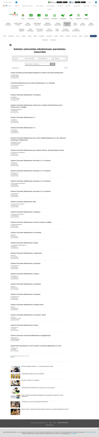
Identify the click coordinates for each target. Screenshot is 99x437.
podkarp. (62, 36)
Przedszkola (31, 18)
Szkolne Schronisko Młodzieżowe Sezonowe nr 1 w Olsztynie (31, 160)
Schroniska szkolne (67, 24)
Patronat (55, 422)
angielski (49, 9)
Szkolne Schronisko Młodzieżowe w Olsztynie (25, 294)
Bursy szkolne (75, 24)
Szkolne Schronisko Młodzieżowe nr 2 (23, 128)
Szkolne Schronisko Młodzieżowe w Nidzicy (25, 274)
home (22, 18)
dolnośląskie (10, 36)
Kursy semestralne (49, 30)
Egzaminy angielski (21, 30)
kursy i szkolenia (40, 5)
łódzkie (35, 36)
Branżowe (46, 18)
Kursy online (57, 30)
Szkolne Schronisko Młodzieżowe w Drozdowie (26, 232)
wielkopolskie (45, 39)
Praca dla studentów (63, 422)
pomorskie (74, 36)
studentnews (86, 5)
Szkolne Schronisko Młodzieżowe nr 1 (23, 117)
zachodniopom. (53, 39)
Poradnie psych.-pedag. (65, 30)
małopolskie (41, 36)
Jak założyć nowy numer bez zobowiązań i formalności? (34, 401)
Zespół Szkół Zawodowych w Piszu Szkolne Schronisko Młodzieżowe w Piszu (36, 346)
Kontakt (50, 422)
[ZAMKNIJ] (74, 433)
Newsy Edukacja (15, 360)
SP (39, 18)
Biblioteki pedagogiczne (47, 24)
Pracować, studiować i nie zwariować (30, 380)
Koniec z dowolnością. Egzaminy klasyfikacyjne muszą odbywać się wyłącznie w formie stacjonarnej (42, 396)
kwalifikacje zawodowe (27, 5)
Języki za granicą (91, 24)
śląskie (80, 36)
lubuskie (30, 36)
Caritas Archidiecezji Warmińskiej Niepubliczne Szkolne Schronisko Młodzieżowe (37, 73)
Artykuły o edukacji (8, 24)
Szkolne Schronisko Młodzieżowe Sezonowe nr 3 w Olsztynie (31, 181)
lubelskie (24, 36)
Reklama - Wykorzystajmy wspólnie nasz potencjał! (39, 422)
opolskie (56, 36)
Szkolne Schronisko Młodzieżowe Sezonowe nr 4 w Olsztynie (31, 191)
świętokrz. (86, 36)
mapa (66, 67)
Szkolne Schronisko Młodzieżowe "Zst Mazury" (26, 95)
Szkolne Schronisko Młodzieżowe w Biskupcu (25, 212)
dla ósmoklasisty (51, 5)
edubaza (17, 5)
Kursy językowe (82, 24)
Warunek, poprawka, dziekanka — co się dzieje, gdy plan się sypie (37, 366)
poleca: (10, 5)
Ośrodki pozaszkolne (57, 24)
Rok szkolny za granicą (39, 30)
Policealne (78, 18)
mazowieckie (49, 36)
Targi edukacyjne (30, 30)
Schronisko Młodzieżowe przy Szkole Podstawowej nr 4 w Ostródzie (33, 83)
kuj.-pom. (18, 36)
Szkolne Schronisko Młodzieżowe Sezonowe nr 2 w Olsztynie (31, 171)
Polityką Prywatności (90, 432)
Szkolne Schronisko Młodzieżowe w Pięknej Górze (27, 304)
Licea (71, 18)
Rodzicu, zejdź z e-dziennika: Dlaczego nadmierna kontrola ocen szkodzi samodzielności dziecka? (45, 409)
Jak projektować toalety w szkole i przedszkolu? (32, 373)
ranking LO (60, 5)
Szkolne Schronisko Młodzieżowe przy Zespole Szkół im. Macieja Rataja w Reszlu (37, 150)
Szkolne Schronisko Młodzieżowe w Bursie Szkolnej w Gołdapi (31, 222)
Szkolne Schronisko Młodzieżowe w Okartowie (26, 284)
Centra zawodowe (28, 24)
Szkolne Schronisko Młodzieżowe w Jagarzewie (26, 253)
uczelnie (94, 5)
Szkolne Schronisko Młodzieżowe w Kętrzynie (25, 263)
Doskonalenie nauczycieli (37, 24)
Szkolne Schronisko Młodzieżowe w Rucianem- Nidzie (28, 315)
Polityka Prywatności (49, 425)
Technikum (54, 18)
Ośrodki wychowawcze (76, 30)
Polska (4, 36)
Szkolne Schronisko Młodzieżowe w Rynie (24, 325)
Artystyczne (63, 18)
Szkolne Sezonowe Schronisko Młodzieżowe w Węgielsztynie (31, 335)
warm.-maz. (93, 36)
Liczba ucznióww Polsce (18, 24)
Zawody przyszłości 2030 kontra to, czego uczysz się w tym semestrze (38, 387)
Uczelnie (86, 18)
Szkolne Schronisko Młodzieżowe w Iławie (24, 243)
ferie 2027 (68, 5)
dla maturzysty (77, 5)
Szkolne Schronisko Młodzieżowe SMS (23, 201)
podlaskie (68, 36)
